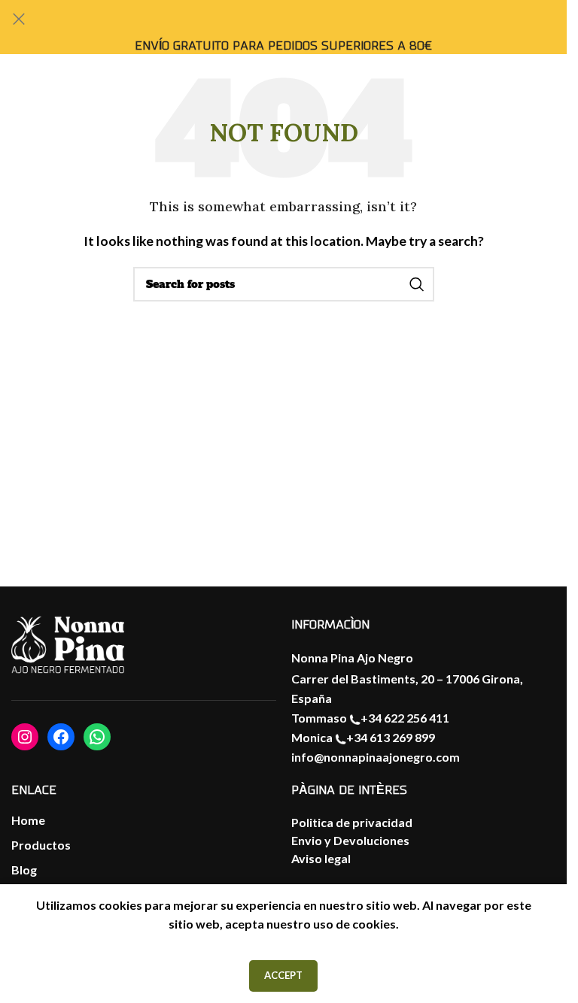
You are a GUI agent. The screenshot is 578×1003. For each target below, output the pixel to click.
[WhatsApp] (97, 736)
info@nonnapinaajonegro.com (375, 757)
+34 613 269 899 (390, 737)
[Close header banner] (19, 19)
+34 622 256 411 (404, 718)
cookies (374, 924)
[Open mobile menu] (26, 105)
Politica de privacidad (351, 822)
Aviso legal (321, 858)
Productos (41, 845)
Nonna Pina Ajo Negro (352, 657)
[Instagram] (24, 736)
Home (28, 820)
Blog (24, 869)
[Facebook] (61, 736)
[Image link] (67, 646)
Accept (283, 975)
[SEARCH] (417, 284)
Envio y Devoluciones (350, 840)
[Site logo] (520, 104)
